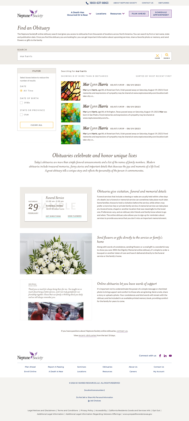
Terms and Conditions (68, 410)
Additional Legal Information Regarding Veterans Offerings (93, 414)
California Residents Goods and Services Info (129, 410)
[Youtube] (170, 355)
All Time (28, 90)
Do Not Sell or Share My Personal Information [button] (94, 397)
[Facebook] (160, 355)
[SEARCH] (166, 54)
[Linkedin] (165, 355)
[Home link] (30, 13)
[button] (77, 13)
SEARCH (22, 49)
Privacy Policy (87, 410)
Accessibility (101, 410)
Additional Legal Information (50, 414)
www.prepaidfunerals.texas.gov (137, 414)
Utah (26, 114)
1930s (27, 102)
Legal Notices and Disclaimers (42, 410)
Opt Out (156, 410)
